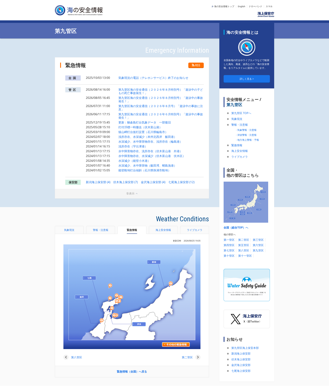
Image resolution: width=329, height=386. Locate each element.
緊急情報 (236, 145)
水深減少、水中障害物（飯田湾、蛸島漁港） (147, 165)
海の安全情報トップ (224, 6)
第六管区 (258, 245)
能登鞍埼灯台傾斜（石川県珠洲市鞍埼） (144, 170)
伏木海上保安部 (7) (125, 182)
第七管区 (229, 250)
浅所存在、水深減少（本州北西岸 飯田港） (147, 137)
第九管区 (258, 250)
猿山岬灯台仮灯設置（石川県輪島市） (143, 132)
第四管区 (229, 245)
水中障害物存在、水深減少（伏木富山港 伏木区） (151, 156)
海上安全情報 (239, 151)
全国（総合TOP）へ (236, 227)
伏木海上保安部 (241, 359)
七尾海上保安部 (241, 371)
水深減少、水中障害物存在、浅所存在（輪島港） (150, 141)
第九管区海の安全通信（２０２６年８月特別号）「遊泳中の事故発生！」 (160, 99)
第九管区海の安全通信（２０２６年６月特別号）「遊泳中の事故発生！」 (160, 116)
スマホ (269, 6)
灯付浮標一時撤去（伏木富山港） (140, 127)
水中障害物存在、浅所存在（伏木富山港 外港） (150, 151)
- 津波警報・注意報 (246, 134)
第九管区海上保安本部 (245, 348)
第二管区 (187, 357)
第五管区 (243, 245)
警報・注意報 (239, 125)
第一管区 (229, 240)
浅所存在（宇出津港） (133, 146)
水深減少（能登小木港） (134, 161)
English (241, 6)
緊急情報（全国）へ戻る (132, 371)
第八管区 (76, 357)
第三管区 (258, 240)
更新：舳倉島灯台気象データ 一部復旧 (144, 122)
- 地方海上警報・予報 (247, 139)
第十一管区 (245, 256)
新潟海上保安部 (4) (98, 182)
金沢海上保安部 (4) (153, 182)
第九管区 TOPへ (241, 113)
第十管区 (229, 256)
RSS (197, 65)
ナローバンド (255, 6)
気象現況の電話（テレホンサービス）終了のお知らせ (153, 78)
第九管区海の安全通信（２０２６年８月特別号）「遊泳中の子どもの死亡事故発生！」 (160, 91)
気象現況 (236, 119)
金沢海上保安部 (241, 365)
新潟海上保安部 (241, 353)
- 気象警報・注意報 (246, 130)
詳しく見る (246, 78)
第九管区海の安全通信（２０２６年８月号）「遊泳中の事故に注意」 (160, 107)
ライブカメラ (239, 157)
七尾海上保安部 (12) (181, 182)
